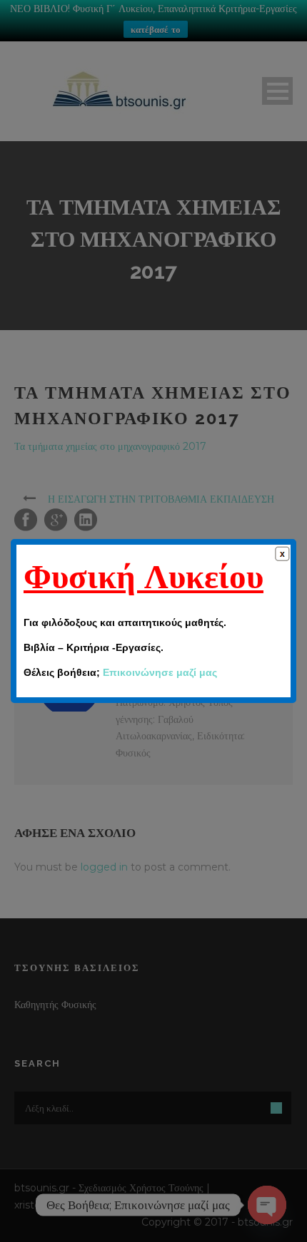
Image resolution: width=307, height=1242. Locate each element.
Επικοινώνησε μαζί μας (160, 672)
